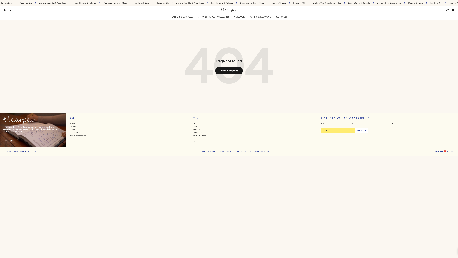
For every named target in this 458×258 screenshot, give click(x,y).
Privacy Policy (240, 151)
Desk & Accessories (78, 136)
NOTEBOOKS (240, 17)
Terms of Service (208, 151)
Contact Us (197, 133)
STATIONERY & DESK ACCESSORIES (213, 17)
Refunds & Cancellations (259, 151)
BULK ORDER (281, 17)
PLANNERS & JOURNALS (182, 17)
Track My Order (199, 136)
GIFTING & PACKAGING (260, 17)
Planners (73, 126)
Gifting (72, 123)
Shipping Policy (225, 151)
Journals (73, 130)
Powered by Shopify (28, 151)
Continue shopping (229, 70)
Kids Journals (75, 133)
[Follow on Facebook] (6, 141)
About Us (197, 130)
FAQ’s (195, 123)
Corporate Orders (200, 139)
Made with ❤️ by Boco (444, 151)
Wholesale (197, 142)
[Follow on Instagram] (12, 141)
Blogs (195, 126)
